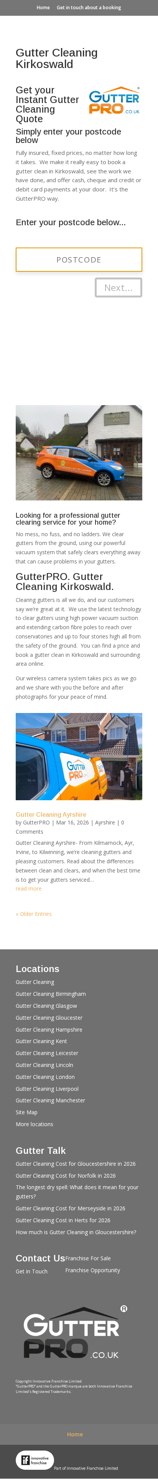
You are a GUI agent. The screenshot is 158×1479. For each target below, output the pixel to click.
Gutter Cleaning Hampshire (49, 1029)
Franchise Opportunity (92, 1270)
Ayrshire (105, 822)
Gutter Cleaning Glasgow (46, 1005)
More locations (34, 1124)
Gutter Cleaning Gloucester (49, 1017)
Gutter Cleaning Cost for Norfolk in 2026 (66, 1175)
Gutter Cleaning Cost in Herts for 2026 (63, 1220)
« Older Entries (34, 913)
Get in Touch (32, 1271)
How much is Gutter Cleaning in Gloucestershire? (76, 1232)
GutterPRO (36, 822)
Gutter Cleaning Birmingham (51, 993)
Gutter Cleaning (35, 981)
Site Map (27, 1112)
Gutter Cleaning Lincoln (44, 1065)
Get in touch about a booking (89, 7)
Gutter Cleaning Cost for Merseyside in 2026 (70, 1208)
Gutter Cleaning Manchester (50, 1100)
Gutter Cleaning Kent (41, 1041)
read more (29, 888)
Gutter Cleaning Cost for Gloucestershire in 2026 (76, 1163)
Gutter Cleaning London (45, 1076)
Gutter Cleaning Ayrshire (51, 814)
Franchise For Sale (88, 1258)
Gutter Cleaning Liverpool (47, 1088)
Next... (118, 287)
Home (43, 7)
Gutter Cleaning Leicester (47, 1053)
